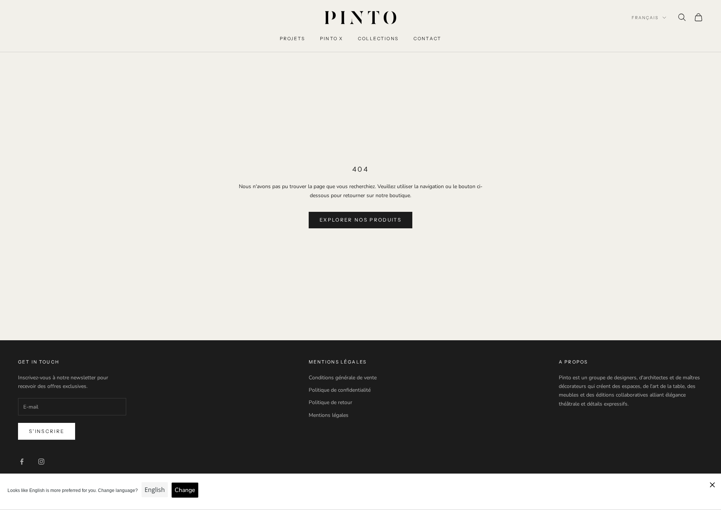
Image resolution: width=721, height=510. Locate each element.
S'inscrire (46, 431)
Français (645, 17)
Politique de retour (330, 402)
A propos (573, 362)
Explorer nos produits (360, 220)
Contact (427, 38)
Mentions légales (328, 415)
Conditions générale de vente (343, 377)
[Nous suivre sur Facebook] (22, 461)
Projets (292, 38)
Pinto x (331, 38)
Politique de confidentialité (340, 390)
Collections (378, 38)
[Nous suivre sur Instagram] (41, 461)
